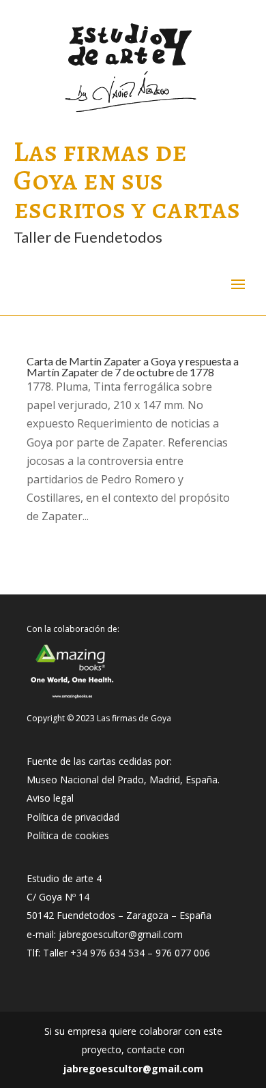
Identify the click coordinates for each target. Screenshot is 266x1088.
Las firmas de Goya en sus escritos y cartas (127, 180)
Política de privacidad (73, 817)
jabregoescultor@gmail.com (133, 1068)
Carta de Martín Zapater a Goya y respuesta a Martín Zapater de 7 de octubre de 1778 (133, 366)
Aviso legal (50, 797)
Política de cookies (68, 835)
